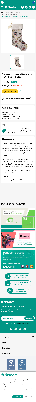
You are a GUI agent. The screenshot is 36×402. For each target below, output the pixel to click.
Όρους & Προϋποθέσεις (23, 323)
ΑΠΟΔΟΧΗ (18, 397)
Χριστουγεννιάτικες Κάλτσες (9, 14)
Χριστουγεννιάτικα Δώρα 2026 (13, 12)
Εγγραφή (29, 318)
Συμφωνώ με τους (17, 323)
